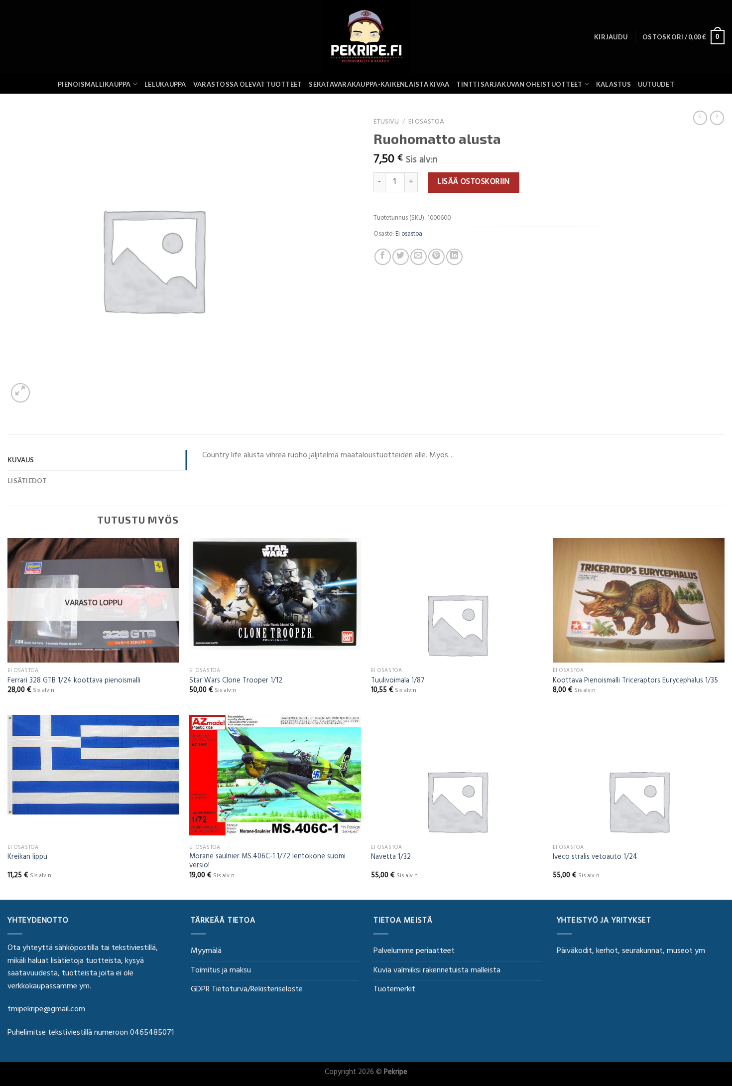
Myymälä (206, 951)
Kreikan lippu (27, 858)
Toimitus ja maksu (221, 970)
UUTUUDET (656, 84)
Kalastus (613, 84)
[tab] (97, 460)
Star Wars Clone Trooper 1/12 (235, 681)
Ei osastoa (426, 122)
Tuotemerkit (394, 989)
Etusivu (386, 122)
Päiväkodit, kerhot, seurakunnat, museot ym (631, 951)
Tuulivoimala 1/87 (398, 681)
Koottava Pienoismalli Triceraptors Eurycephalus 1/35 (635, 681)
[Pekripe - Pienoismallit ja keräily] (366, 37)
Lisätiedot (27, 481)
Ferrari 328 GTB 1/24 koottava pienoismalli (73, 681)
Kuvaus (20, 460)
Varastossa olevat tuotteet (247, 84)
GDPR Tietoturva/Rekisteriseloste (247, 989)
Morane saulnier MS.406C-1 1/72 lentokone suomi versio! (267, 862)
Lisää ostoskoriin (473, 182)
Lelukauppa (165, 84)
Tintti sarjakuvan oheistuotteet (519, 84)
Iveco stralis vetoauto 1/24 (595, 858)
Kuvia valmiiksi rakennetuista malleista (436, 970)
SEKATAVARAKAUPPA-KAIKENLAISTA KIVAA (379, 84)
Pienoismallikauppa (94, 84)
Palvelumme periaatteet (414, 951)
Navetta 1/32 (391, 858)
